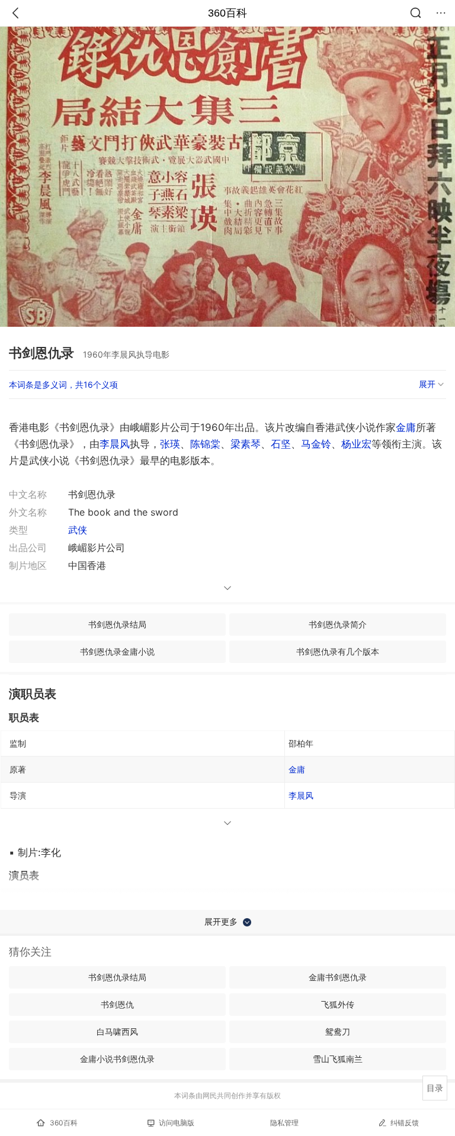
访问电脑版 (176, 1122)
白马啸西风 (117, 1031)
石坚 (281, 444)
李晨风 (115, 444)
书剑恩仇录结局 (117, 624)
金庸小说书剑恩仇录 (117, 1059)
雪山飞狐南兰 (338, 1059)
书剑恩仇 (117, 1004)
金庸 (406, 427)
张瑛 (170, 444)
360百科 (227, 13)
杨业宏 (356, 444)
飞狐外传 (337, 1004)
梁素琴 (245, 444)
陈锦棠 (205, 444)
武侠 (77, 530)
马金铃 (316, 444)
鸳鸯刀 (337, 1031)
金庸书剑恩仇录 (338, 977)
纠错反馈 (404, 1122)
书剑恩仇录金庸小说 (117, 651)
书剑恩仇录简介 (338, 624)
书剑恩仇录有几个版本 (337, 651)
